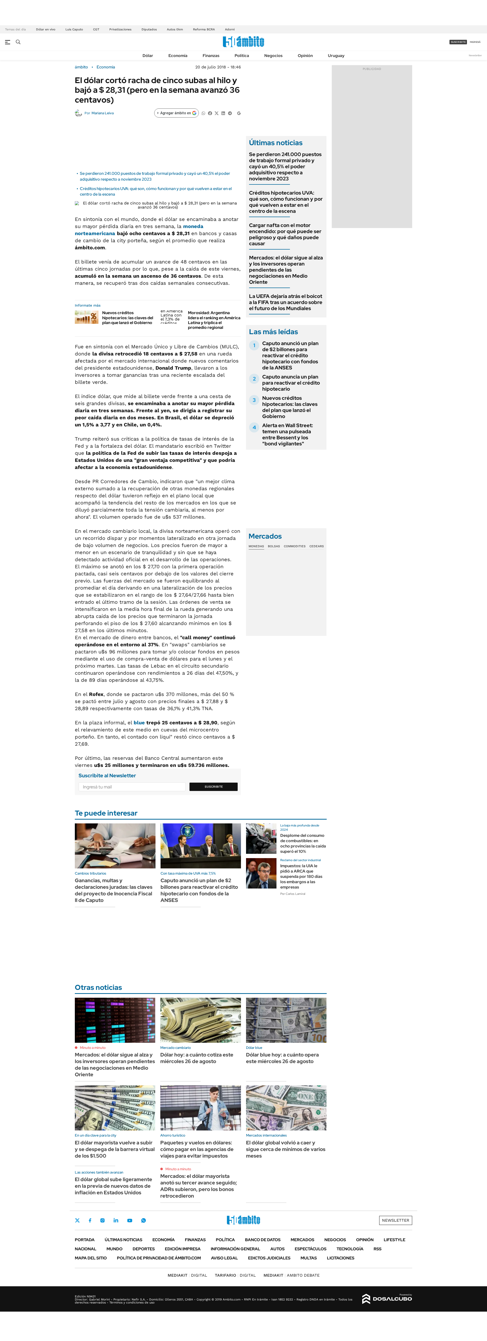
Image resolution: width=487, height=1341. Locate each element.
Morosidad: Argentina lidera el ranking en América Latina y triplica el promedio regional (214, 320)
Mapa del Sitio (91, 1258)
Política (242, 55)
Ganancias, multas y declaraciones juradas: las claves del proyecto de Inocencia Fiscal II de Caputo (113, 890)
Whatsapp (143, 1220)
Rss (377, 1249)
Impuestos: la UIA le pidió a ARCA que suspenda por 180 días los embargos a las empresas (301, 876)
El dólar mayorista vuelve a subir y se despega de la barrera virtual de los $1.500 (115, 1149)
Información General (235, 1249)
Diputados (149, 29)
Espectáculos (310, 1249)
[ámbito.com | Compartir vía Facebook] (210, 112)
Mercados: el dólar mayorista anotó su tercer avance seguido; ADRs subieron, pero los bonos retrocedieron (198, 1186)
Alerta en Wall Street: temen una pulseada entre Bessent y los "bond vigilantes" (287, 434)
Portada (85, 1239)
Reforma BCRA (204, 29)
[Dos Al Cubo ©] (387, 1299)
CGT (96, 29)
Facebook (90, 1220)
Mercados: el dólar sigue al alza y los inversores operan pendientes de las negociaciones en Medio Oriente (286, 269)
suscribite (458, 42)
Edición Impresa (183, 1249)
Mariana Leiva (103, 113)
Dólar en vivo (45, 29)
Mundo (115, 1249)
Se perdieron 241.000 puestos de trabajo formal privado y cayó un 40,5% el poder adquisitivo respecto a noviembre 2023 (285, 166)
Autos (277, 1249)
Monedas (256, 546)
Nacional (85, 1249)
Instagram (102, 1220)
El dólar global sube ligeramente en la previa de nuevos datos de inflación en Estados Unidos (113, 1186)
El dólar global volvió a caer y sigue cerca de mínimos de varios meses (285, 1149)
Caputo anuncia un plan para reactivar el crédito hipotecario (291, 382)
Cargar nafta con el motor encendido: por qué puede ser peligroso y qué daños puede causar (285, 234)
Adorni (230, 29)
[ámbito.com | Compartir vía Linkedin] (223, 112)
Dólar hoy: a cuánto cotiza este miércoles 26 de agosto (196, 1058)
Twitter (77, 1220)
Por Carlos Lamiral (292, 894)
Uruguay (336, 55)
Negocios (273, 55)
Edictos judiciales (269, 1258)
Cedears (316, 546)
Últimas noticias (123, 1239)
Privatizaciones (120, 29)
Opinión (305, 55)
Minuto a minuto (93, 1047)
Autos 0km (175, 29)
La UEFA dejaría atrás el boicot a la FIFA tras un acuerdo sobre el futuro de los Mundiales (285, 302)
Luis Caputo (74, 29)
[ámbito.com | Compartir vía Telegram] (230, 112)
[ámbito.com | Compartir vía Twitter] (217, 112)
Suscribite (214, 786)
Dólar (148, 55)
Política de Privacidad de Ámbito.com (159, 1258)
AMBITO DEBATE (292, 1275)
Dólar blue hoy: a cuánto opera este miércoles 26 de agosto (282, 1058)
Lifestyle (394, 1239)
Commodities (295, 546)
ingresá (475, 42)
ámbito (81, 67)
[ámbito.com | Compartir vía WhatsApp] (203, 112)
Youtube (129, 1220)
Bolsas (274, 546)
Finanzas (211, 55)
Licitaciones (340, 1258)
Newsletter (475, 55)
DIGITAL (187, 1275)
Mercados (302, 1239)
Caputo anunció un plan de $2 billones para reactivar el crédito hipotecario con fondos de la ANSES (290, 355)
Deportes (144, 1249)
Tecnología (350, 1249)
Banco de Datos (263, 1239)
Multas (309, 1258)
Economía (177, 55)
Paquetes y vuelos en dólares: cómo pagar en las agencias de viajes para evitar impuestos (197, 1149)
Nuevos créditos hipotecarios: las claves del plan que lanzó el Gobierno (127, 317)
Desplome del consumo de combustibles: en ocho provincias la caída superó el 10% (303, 843)
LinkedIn (116, 1220)
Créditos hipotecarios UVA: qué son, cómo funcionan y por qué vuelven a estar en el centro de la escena (286, 202)
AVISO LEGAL (224, 1258)
